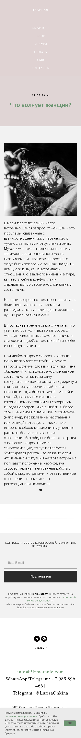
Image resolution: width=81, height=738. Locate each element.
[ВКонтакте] (40, 490)
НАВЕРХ (39, 648)
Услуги (40, 44)
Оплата (40, 52)
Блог (41, 36)
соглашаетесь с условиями (21, 716)
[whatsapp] (44, 639)
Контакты (41, 68)
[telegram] (37, 639)
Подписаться (40, 576)
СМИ (40, 60)
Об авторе (40, 28)
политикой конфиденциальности (51, 599)
